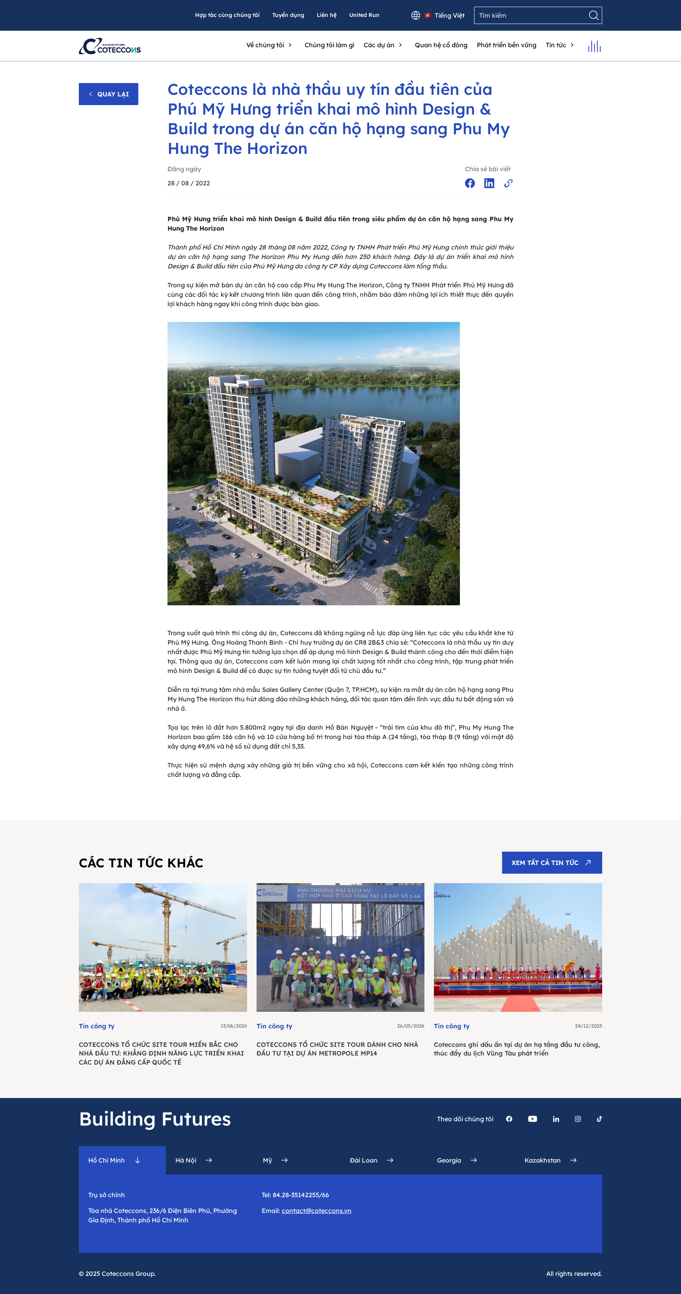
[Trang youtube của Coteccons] (532, 1119)
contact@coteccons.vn (317, 1211)
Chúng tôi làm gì (329, 45)
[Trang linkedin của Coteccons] (556, 1119)
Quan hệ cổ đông (441, 45)
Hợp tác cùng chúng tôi (227, 14)
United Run (364, 14)
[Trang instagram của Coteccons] (578, 1119)
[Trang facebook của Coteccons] (509, 1119)
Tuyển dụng (288, 14)
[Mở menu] (594, 46)
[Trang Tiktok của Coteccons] (599, 1119)
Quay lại (113, 94)
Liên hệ (327, 14)
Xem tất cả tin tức (545, 863)
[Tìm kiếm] (594, 15)
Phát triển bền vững (506, 45)
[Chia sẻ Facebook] (470, 183)
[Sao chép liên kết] (509, 183)
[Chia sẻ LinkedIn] (489, 183)
